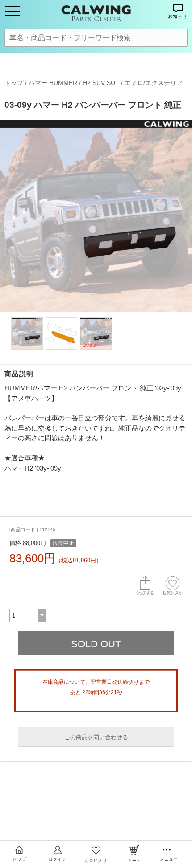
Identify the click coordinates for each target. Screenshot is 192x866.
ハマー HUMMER (53, 82)
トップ (13, 82)
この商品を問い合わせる (96, 737)
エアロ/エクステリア (154, 82)
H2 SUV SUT (101, 82)
